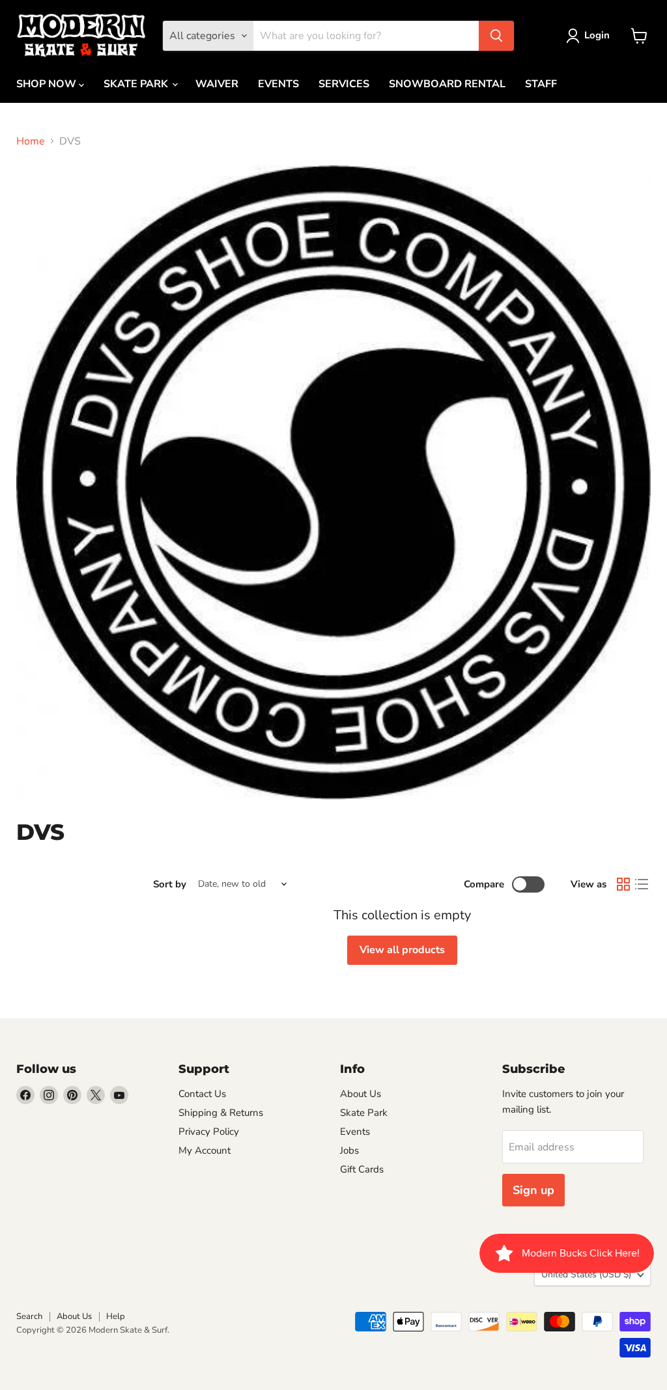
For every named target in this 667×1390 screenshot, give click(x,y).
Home (30, 141)
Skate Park (364, 1112)
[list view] (641, 884)
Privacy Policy (208, 1131)
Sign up (533, 1190)
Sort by (169, 884)
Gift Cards (362, 1169)
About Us (360, 1093)
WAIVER (216, 84)
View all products (402, 950)
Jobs (349, 1150)
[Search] (496, 36)
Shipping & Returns (220, 1112)
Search (29, 1316)
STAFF (541, 84)
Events (355, 1131)
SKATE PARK (137, 84)
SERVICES (344, 84)
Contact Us (202, 1093)
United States (586, 1274)
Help (115, 1316)
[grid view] (623, 884)
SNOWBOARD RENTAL (447, 84)
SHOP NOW (47, 84)
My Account (204, 1150)
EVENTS (278, 84)
